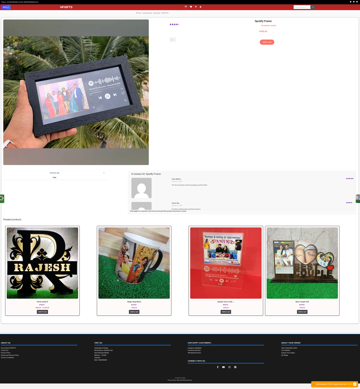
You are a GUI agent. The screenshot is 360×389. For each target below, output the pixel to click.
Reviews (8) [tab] (54, 173)
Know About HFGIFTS (8, 348)
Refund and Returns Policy (10, 355)
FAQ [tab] (54, 177)
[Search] (312, 7)
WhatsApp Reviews (194, 353)
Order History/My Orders (289, 348)
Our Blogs (284, 355)
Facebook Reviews (194, 350)
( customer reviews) (268, 25)
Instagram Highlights (194, 348)
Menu (5, 7)
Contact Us (4, 350)
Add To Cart (42, 312)
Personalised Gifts (147, 13)
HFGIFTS (66, 7)
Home (139, 13)
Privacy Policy (5, 353)
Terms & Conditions (7, 357)
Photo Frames (156, 13)
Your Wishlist (285, 350)
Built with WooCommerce (184, 380)
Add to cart (267, 42)
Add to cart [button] (134, 312)
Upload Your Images (288, 353)
